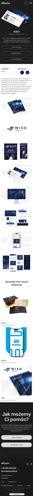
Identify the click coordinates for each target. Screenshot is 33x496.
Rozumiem (16, 494)
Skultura (4, 323)
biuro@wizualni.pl (9, 471)
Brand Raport (4, 478)
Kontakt (29, 485)
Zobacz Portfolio (16, 437)
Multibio (3, 360)
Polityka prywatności (6, 475)
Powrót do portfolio (17, 59)
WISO (3, 398)
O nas (2, 482)
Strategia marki (12, 482)
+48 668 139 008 (8, 468)
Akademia (19, 485)
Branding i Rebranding (7, 485)
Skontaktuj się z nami (16, 445)
